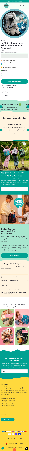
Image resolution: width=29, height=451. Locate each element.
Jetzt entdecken (14, 189)
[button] (2, 5)
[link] (23, 5)
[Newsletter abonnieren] (26, 371)
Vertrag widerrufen (8, 420)
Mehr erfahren (14, 255)
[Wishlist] (16, 5)
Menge (2, 74)
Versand (6, 52)
